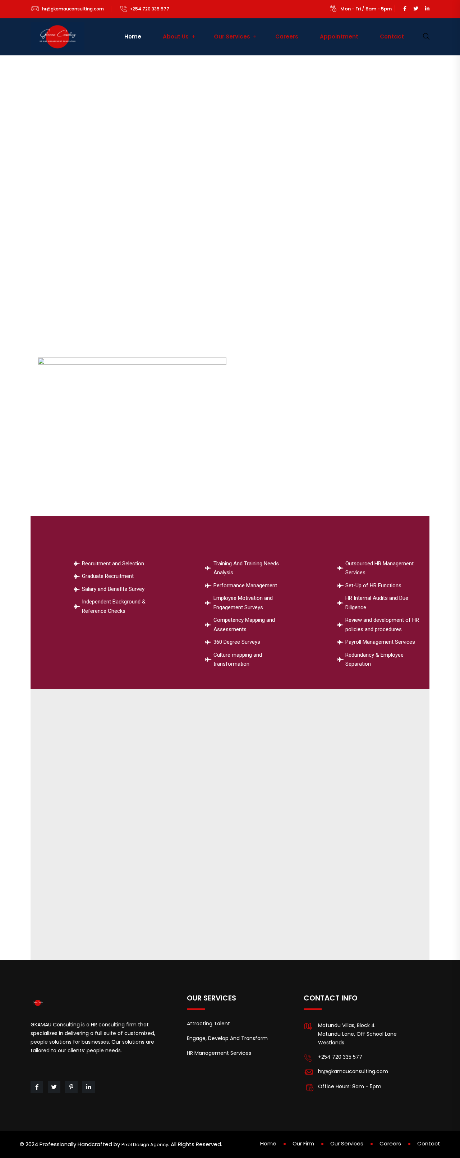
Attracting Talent (208, 1023)
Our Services (232, 36)
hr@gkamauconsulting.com (73, 9)
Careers (286, 36)
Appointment (339, 36)
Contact (392, 36)
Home (132, 36)
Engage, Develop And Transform (227, 1038)
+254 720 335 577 (149, 9)
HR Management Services (219, 1053)
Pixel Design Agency (144, 1144)
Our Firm (303, 1143)
